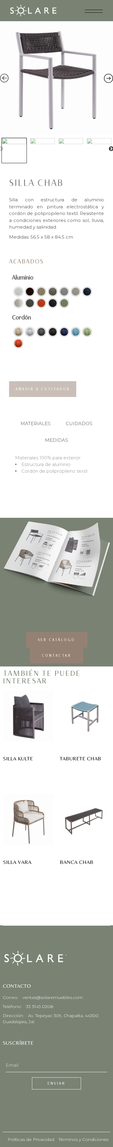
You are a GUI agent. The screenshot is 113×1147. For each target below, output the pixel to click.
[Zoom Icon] (56, 78)
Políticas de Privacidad (31, 1139)
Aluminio (22, 277)
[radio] (18, 291)
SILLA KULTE (18, 758)
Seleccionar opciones (28, 720)
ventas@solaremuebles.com (53, 997)
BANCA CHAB (76, 862)
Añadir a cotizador (42, 389)
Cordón (21, 317)
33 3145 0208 (39, 1006)
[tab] (35, 423)
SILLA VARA (17, 862)
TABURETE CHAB (80, 758)
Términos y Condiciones (83, 1139)
